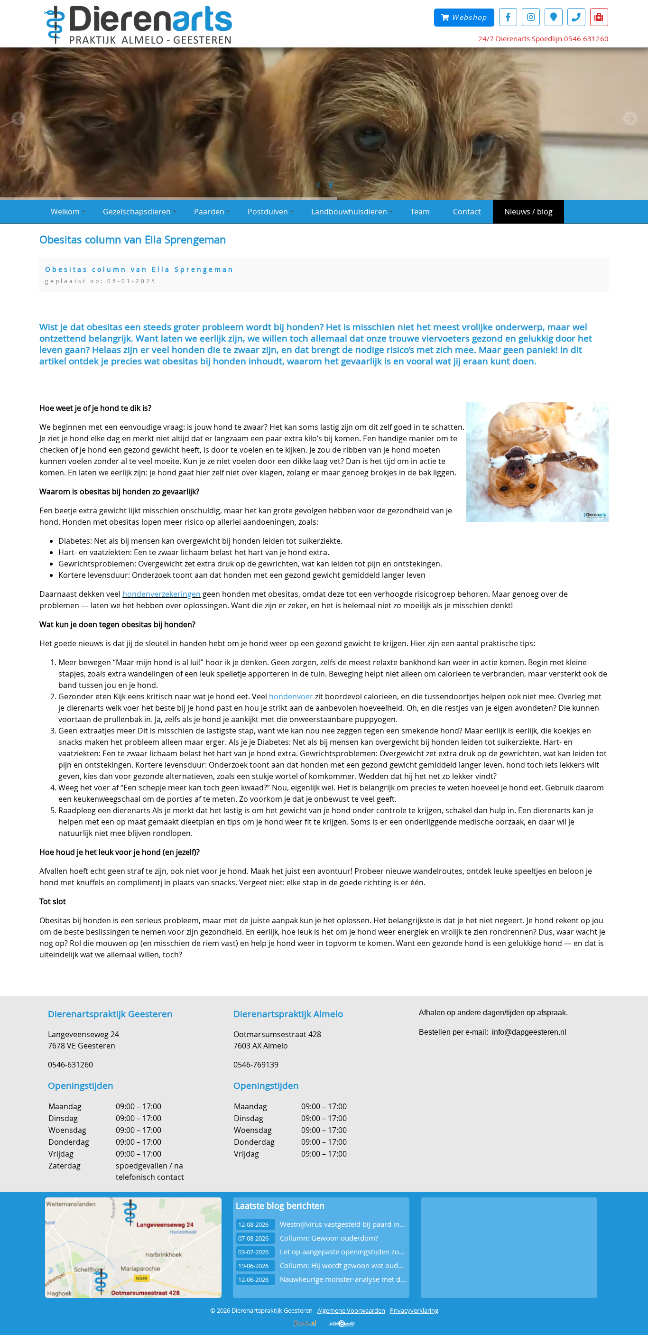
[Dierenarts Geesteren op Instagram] (530, 16)
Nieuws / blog (528, 211)
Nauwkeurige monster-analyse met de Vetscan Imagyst (369, 1279)
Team (420, 211)
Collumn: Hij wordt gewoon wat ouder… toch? (354, 1265)
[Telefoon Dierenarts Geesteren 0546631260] (576, 16)
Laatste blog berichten (280, 1205)
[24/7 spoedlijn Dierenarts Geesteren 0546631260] (599, 16)
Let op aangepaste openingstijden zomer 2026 (355, 1251)
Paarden (209, 211)
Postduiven (268, 211)
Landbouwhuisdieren (349, 211)
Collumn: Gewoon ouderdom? (329, 1237)
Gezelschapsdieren (137, 211)
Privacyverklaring (414, 1310)
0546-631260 (70, 1064)
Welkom (65, 211)
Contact (467, 211)
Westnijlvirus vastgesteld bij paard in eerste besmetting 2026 (379, 1224)
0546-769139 (255, 1064)
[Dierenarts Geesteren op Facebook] (508, 16)
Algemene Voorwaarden (351, 1310)
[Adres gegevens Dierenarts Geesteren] (553, 16)
